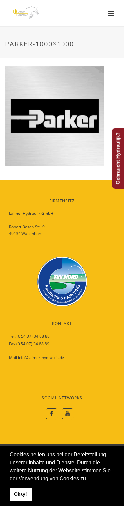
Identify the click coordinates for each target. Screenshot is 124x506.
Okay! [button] (20, 494)
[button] (90, 479)
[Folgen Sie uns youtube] (67, 413)
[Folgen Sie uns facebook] (51, 413)
